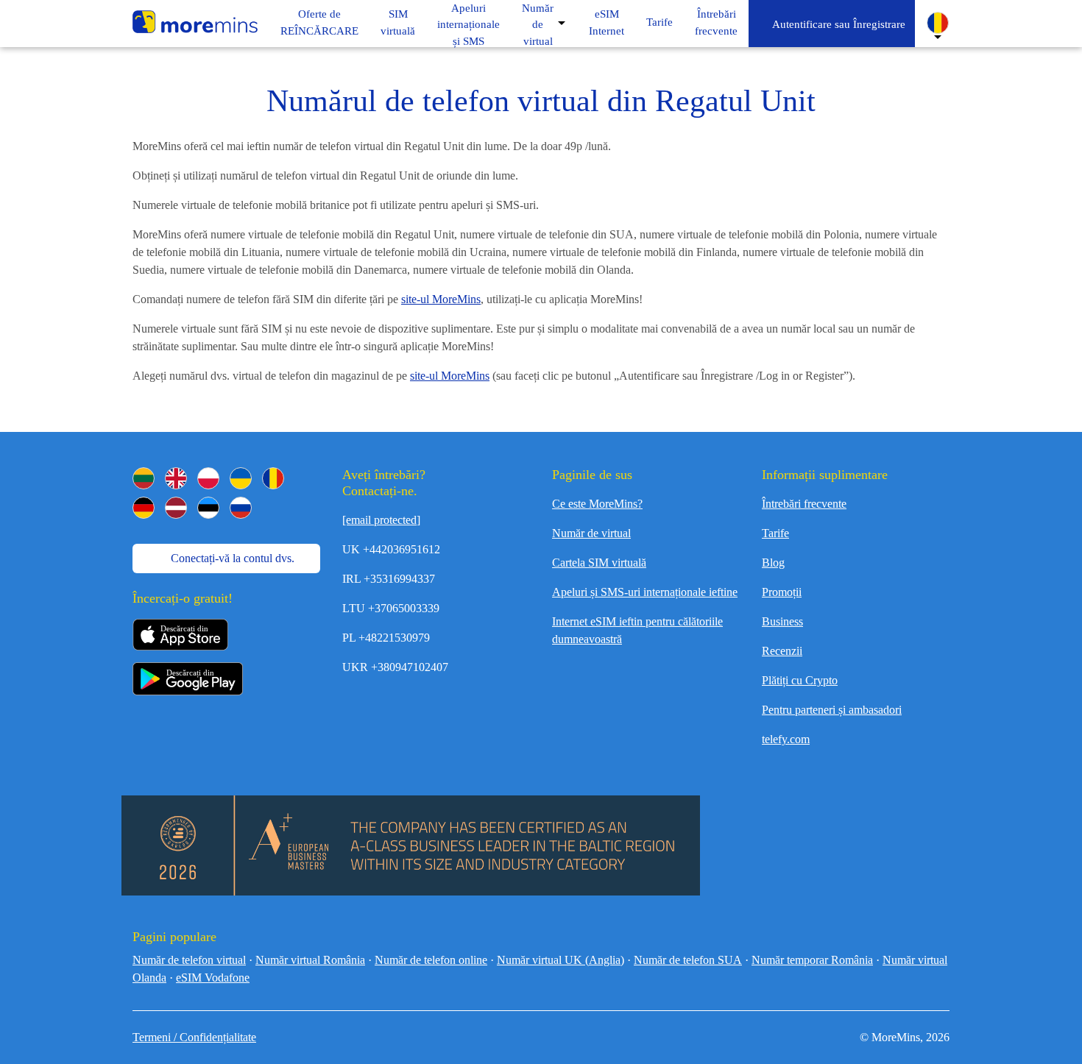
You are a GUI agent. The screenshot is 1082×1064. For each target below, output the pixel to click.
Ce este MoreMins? (597, 503)
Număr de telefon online (431, 960)
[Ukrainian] (241, 478)
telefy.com (786, 739)
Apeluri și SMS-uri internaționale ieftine (645, 592)
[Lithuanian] (143, 478)
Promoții (782, 592)
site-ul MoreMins (441, 299)
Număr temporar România (812, 960)
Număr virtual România (310, 960)
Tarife (775, 533)
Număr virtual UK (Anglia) (560, 960)
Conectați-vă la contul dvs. (231, 558)
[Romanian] (273, 478)
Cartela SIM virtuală (599, 562)
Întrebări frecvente (804, 503)
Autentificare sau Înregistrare (836, 24)
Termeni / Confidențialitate (194, 1037)
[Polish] (208, 478)
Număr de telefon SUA (688, 960)
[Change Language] (938, 23)
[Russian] (241, 508)
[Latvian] (176, 508)
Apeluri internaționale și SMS (468, 24)
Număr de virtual (538, 24)
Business (782, 621)
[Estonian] (208, 508)
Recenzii (782, 651)
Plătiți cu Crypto (800, 680)
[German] (143, 508)
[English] (176, 478)
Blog (773, 562)
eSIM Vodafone (213, 977)
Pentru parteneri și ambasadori (832, 709)
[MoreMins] (195, 23)
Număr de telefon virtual (189, 960)
